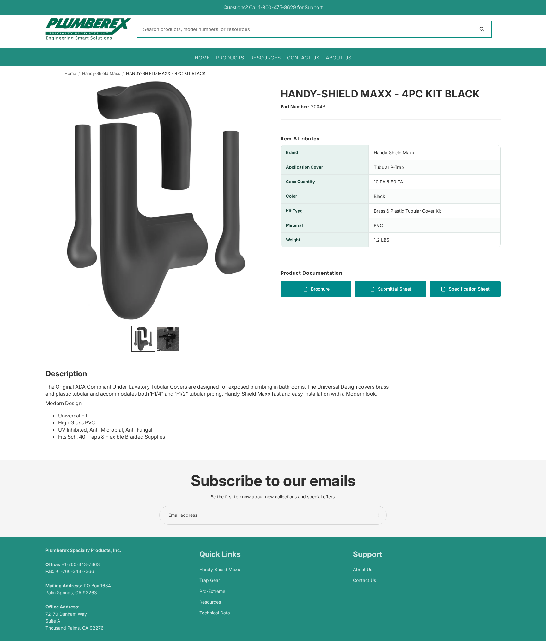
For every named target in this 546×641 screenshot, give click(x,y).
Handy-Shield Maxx (101, 73)
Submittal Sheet (394, 289)
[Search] (314, 29)
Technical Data (214, 612)
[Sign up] (377, 515)
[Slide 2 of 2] (168, 339)
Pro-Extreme (212, 591)
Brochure (320, 289)
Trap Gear (209, 580)
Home (70, 73)
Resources (210, 602)
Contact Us (364, 580)
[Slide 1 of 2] (143, 339)
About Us (362, 569)
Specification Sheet (469, 289)
